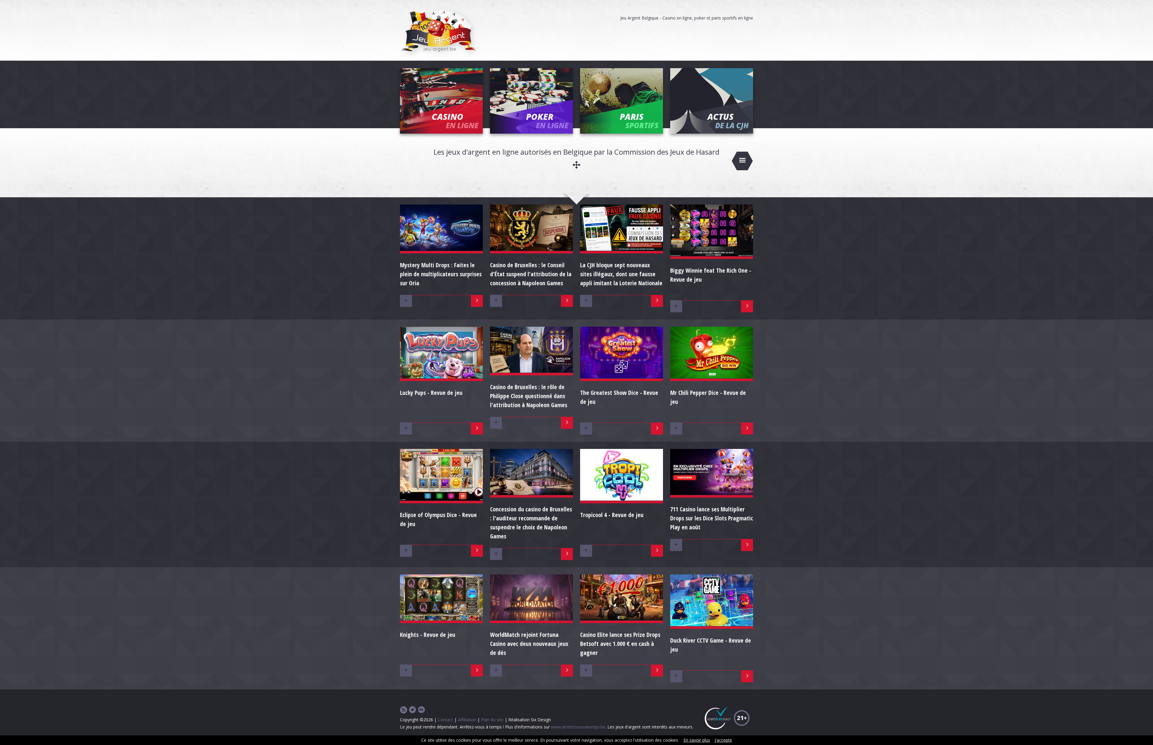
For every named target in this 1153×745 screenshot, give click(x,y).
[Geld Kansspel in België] (421, 710)
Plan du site (492, 719)
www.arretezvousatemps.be (578, 727)
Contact (445, 719)
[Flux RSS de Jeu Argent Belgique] (403, 710)
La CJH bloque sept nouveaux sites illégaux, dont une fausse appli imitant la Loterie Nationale (621, 274)
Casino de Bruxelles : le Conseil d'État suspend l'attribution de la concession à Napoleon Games (530, 274)
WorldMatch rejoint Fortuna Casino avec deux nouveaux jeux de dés (529, 644)
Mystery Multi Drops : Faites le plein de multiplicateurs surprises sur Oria (441, 274)
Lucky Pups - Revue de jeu (431, 393)
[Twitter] (412, 710)
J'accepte (723, 740)
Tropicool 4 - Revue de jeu (611, 515)
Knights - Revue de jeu (427, 635)
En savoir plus (696, 740)
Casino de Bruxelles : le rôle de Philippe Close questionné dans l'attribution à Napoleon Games (528, 396)
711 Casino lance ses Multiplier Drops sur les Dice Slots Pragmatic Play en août (711, 518)
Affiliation (467, 719)
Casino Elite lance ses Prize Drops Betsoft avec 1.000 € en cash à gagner (620, 644)
